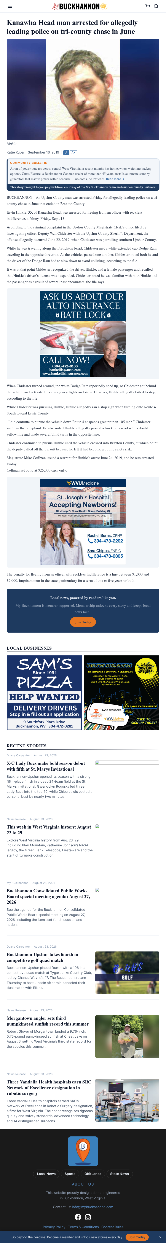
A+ (73, 152)
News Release (16, 819)
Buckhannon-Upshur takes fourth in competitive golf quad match (42, 957)
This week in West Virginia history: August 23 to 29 (49, 829)
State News (119, 1174)
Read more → (115, 179)
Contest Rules (112, 1227)
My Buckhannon (18, 883)
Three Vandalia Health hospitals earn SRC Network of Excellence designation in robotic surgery (49, 1087)
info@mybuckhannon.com (92, 1207)
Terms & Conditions (83, 1227)
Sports (70, 1174)
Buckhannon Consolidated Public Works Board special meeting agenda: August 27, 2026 (48, 896)
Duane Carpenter (18, 755)
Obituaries (93, 1174)
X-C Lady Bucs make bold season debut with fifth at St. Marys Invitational (46, 766)
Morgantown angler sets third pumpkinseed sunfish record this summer (48, 1021)
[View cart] (147, 6)
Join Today (137, 1237)
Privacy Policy (54, 1227)
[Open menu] (10, 6)
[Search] (156, 6)
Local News (46, 1174)
